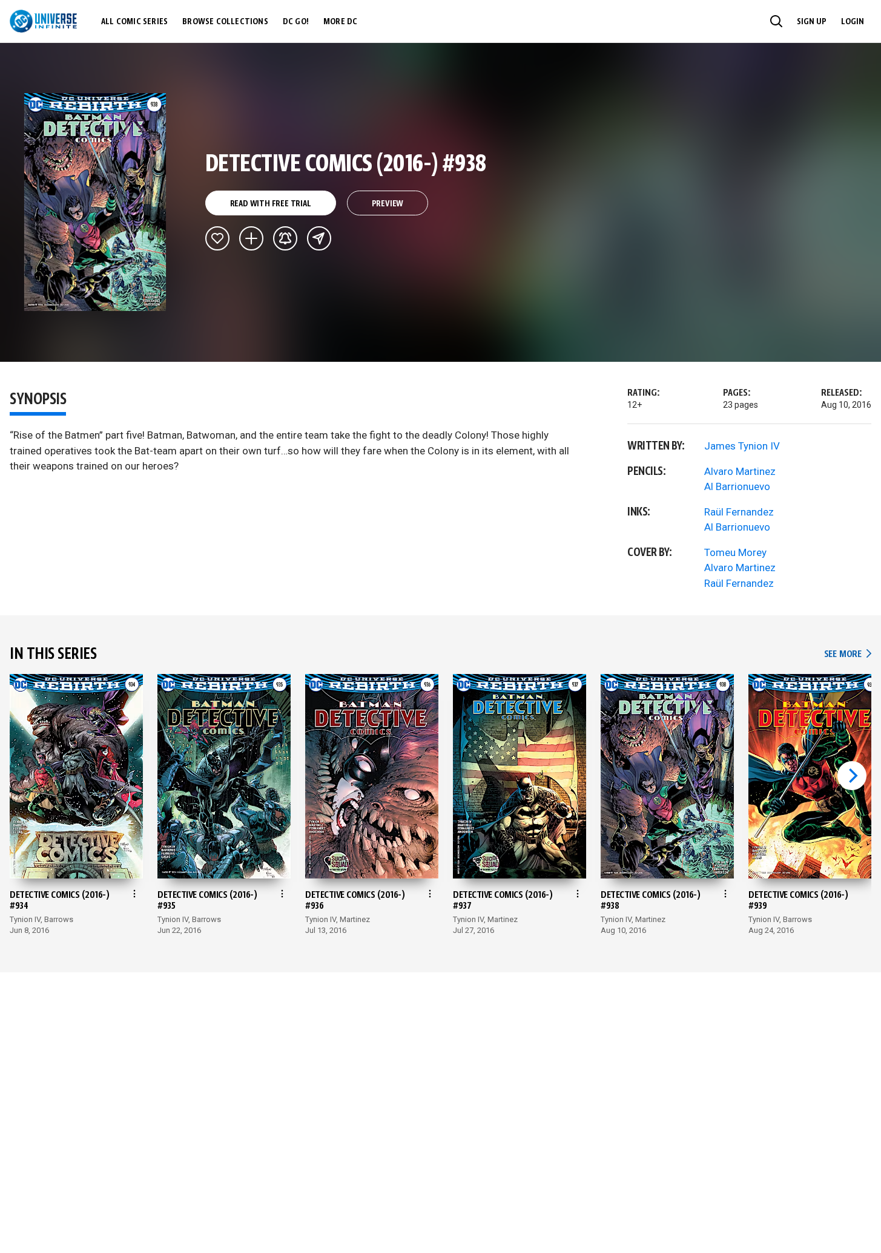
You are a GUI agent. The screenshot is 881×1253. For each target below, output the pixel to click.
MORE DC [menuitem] (340, 21)
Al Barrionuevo (737, 486)
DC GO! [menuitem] (296, 21)
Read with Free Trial (270, 203)
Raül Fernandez (739, 512)
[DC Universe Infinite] (43, 21)
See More (847, 654)
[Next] (851, 775)
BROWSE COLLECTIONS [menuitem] (225, 21)
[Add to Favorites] (217, 238)
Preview (388, 203)
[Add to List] (251, 238)
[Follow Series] (285, 238)
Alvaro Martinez (740, 471)
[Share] (319, 238)
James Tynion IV (742, 446)
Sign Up (812, 21)
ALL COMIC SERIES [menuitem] (134, 21)
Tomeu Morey (735, 552)
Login (852, 21)
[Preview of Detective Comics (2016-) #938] (95, 202)
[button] (776, 21)
